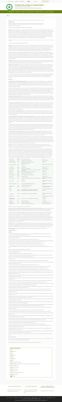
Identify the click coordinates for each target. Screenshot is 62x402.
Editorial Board (15, 397)
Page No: (11, 351)
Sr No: (11, 349)
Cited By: (11, 356)
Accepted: (12, 370)
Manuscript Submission (34, 397)
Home (9, 15)
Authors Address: (13, 363)
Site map (54, 397)
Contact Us (40, 397)
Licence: (11, 360)
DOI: (11, 372)
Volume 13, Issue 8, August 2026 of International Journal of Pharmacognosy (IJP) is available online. (31, 391)
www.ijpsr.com (16, 391)
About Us (11, 397)
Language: (12, 358)
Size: (11, 353)
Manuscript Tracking (49, 397)
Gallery (44, 397)
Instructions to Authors (27, 397)
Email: (11, 365)
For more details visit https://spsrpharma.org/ (47, 390)
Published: (12, 374)
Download (13, 375)
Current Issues (21, 397)
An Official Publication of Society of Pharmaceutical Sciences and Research (28, 8)
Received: (11, 367)
